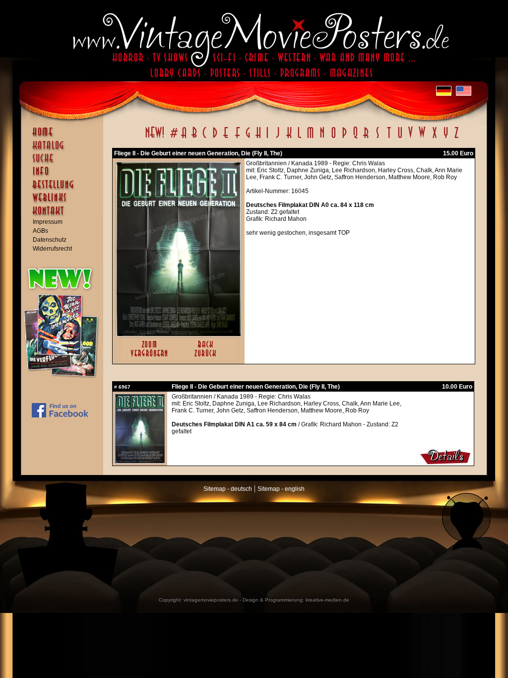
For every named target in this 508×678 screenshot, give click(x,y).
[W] (422, 138)
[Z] (456, 138)
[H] (258, 138)
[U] (399, 138)
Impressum (48, 221)
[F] (237, 138)
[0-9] (173, 138)
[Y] (445, 138)
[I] (267, 138)
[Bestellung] (64, 189)
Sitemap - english (281, 488)
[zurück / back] (207, 357)
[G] (248, 138)
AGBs (40, 230)
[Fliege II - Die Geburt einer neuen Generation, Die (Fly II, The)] (179, 334)
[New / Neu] (154, 138)
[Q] (355, 138)
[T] (388, 138)
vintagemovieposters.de (211, 600)
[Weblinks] (64, 202)
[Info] (64, 175)
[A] (184, 138)
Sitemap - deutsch (227, 488)
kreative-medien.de (327, 600)
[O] (333, 138)
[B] (194, 138)
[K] (289, 138)
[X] (434, 138)
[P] (344, 138)
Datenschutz (49, 239)
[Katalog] (64, 149)
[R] (366, 138)
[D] (215, 138)
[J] (277, 138)
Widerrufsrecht (52, 248)
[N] (322, 138)
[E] (226, 138)
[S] (377, 138)
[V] (410, 138)
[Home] (64, 136)
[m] (310, 138)
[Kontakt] (64, 215)
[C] (204, 138)
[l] (299, 138)
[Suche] (64, 162)
